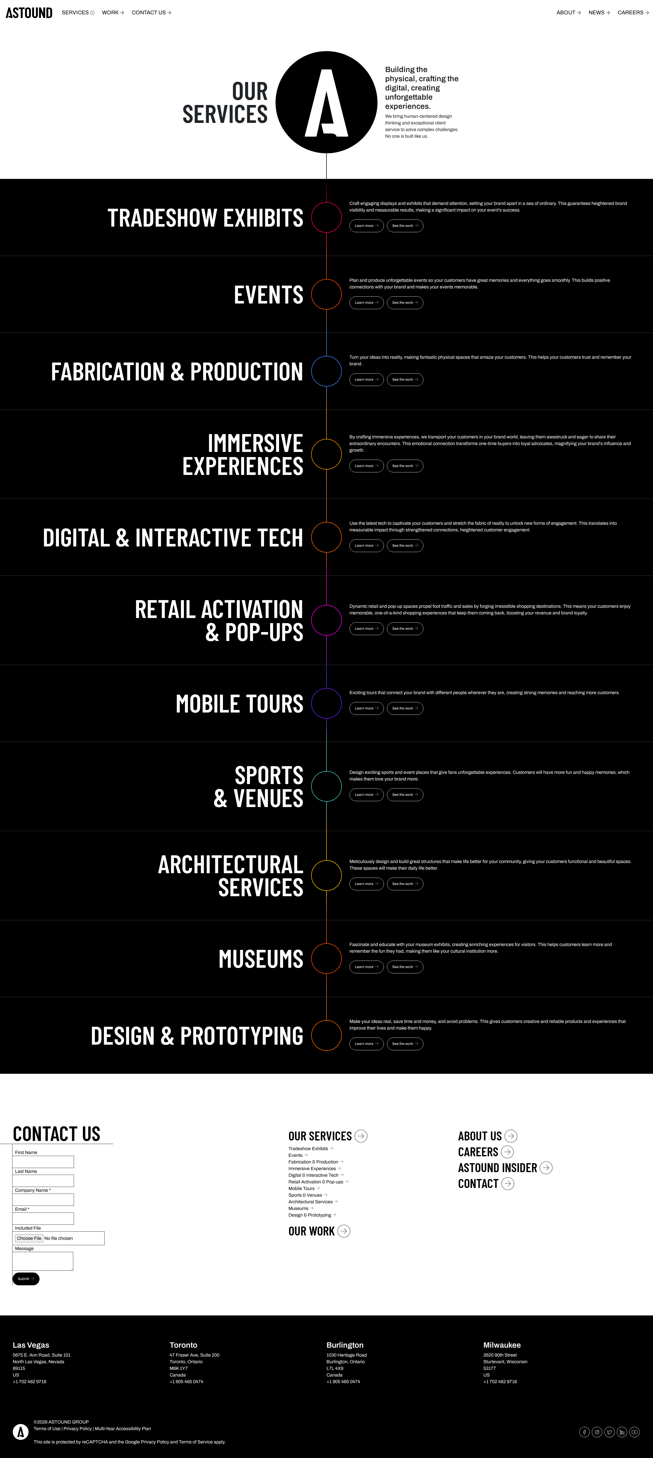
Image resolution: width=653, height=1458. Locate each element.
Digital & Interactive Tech (313, 1175)
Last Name (26, 1171)
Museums (298, 1208)
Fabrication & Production (313, 1161)
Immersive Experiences (312, 1168)
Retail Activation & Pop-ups (315, 1181)
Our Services (320, 1135)
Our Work (311, 1230)
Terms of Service (196, 1441)
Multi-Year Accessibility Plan (123, 1428)
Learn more (364, 226)
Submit (23, 1279)
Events (295, 1155)
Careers (631, 12)
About (566, 12)
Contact (478, 1183)
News (597, 12)
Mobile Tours (301, 1188)
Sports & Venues (305, 1195)
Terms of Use (47, 1428)
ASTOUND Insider (497, 1167)
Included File (28, 1228)
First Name (26, 1152)
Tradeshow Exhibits (308, 1148)
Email (22, 1209)
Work (110, 12)
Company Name (33, 1190)
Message (24, 1248)
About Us (480, 1135)
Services (75, 12)
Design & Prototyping (309, 1215)
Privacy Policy (78, 1428)
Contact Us (149, 12)
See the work (402, 226)
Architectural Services (310, 1201)
